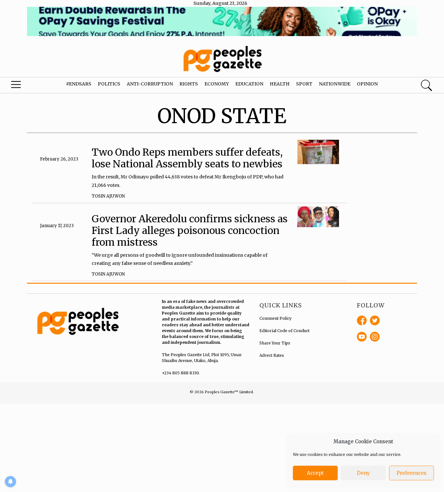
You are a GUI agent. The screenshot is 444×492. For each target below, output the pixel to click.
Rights (188, 84)
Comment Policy (275, 318)
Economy (216, 84)
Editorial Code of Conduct (284, 330)
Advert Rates (271, 355)
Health (280, 84)
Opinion (367, 84)
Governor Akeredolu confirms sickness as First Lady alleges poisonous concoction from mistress (190, 230)
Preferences (411, 473)
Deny (363, 473)
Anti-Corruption (150, 84)
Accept (315, 473)
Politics (109, 84)
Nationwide (334, 84)
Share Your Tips (274, 343)
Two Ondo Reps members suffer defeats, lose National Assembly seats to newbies (187, 158)
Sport (304, 84)
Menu (24, 86)
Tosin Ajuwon (108, 196)
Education (249, 84)
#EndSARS (78, 84)
